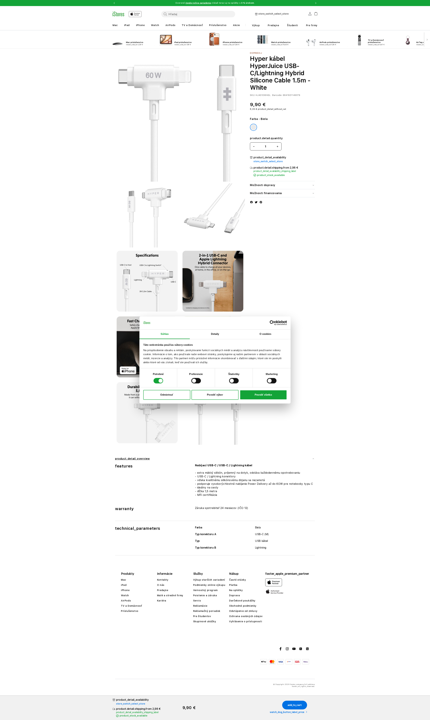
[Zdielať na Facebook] (251, 202)
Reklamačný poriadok (206, 611)
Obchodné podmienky (242, 605)
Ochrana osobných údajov (246, 616)
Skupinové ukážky (204, 621)
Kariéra (161, 600)
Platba (233, 585)
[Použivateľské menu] (310, 14)
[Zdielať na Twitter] (256, 202)
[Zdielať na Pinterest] (260, 202)
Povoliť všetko (263, 394)
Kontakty (162, 579)
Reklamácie (200, 605)
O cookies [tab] (265, 333)
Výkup (256, 25)
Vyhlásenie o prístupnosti (245, 621)
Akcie (236, 25)
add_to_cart (295, 705)
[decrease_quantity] (254, 146)
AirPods (170, 25)
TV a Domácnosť (192, 25)
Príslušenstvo (218, 25)
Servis (197, 600)
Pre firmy (311, 25)
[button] (114, 3)
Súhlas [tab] (165, 333)
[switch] (196, 381)
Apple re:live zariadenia (198, 3)
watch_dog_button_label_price (287, 712)
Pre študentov (202, 616)
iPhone (140, 25)
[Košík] (314, 13)
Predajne (273, 25)
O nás (160, 585)
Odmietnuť (166, 394)
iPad (127, 25)
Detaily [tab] (215, 333)
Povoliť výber (215, 394)
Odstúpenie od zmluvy (243, 611)
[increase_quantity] (277, 146)
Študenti (292, 25)
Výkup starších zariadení (209, 579)
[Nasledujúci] (427, 39)
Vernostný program (205, 590)
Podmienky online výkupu (209, 585)
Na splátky (236, 590)
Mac (115, 25)
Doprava (234, 595)
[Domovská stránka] (127, 14)
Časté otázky (237, 579)
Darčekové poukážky (242, 600)
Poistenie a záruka (205, 595)
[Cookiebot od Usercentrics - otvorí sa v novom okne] (272, 322)
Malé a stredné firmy (170, 595)
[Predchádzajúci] (3, 39)
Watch (155, 25)
